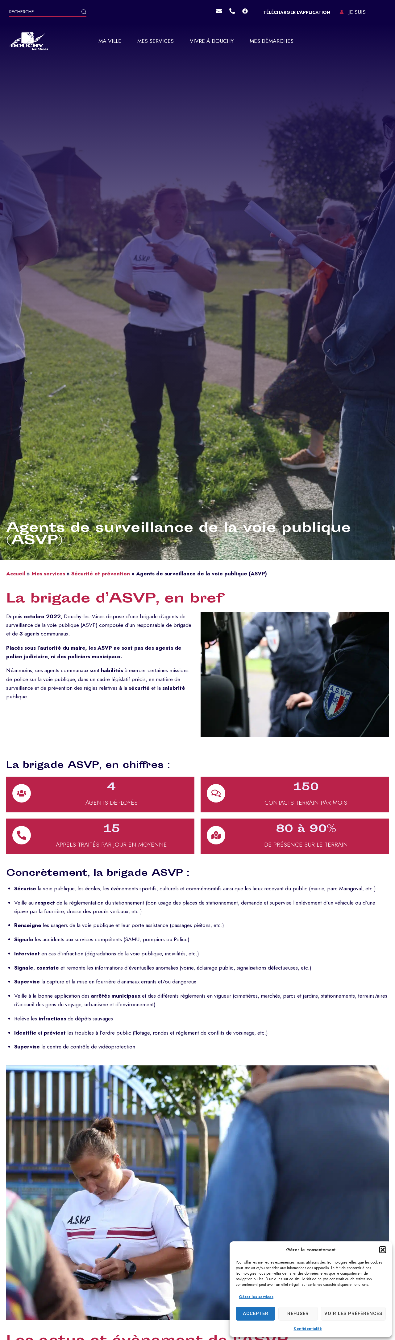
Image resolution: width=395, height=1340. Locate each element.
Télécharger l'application (296, 12)
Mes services (48, 574)
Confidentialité (308, 1328)
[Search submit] (83, 12)
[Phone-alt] (232, 11)
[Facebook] (245, 11)
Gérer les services (256, 1297)
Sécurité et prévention (100, 574)
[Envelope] (219, 11)
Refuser (298, 1313)
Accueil (15, 574)
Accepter (255, 1313)
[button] (383, 1250)
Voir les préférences (353, 1313)
